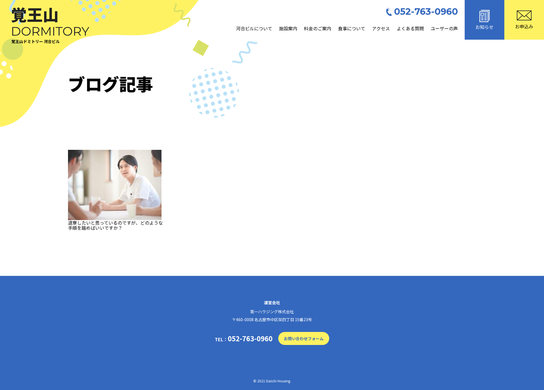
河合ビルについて (254, 28)
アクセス (381, 28)
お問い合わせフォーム (304, 338)
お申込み (524, 26)
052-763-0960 (426, 12)
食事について (351, 28)
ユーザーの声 (444, 28)
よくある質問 (410, 28)
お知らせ (484, 27)
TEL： (244, 338)
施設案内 (288, 28)
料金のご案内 (317, 28)
